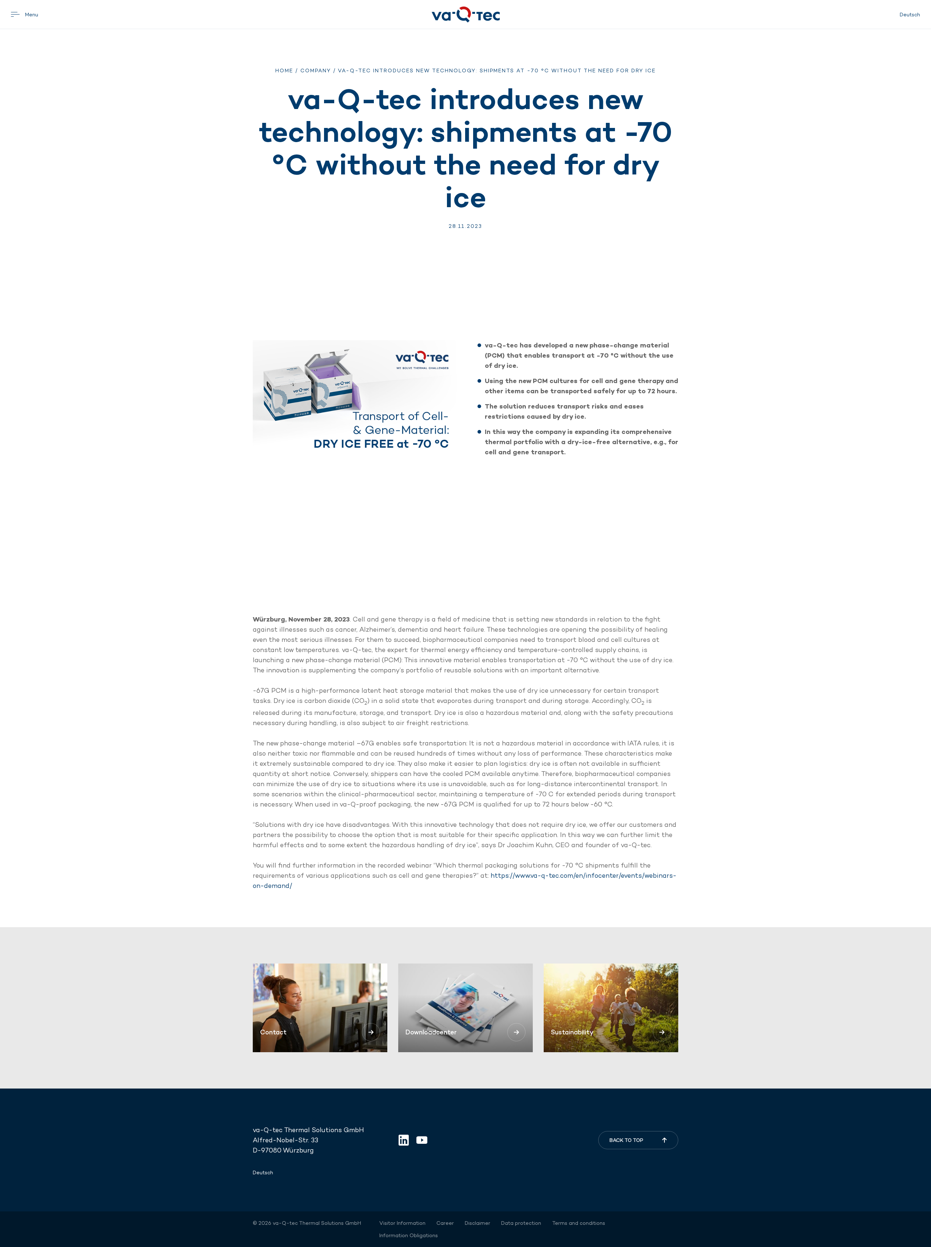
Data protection (521, 1223)
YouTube (421, 1140)
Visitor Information (402, 1223)
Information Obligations (408, 1235)
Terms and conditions (578, 1223)
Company (315, 70)
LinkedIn (403, 1140)
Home (284, 70)
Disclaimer (477, 1223)
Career (445, 1223)
